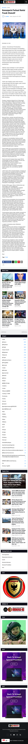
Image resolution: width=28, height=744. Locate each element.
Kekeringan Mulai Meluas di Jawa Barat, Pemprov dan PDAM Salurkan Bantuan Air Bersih (18, 511)
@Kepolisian (14, 344)
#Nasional (14, 355)
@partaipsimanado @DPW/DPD (14, 406)
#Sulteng (14, 437)
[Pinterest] (19, 262)
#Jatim (14, 388)
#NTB (14, 424)
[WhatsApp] (16, 262)
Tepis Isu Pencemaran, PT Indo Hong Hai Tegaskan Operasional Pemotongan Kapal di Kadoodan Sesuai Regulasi (18, 521)
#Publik (14, 432)
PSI (14, 463)
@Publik (14, 347)
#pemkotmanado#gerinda (14, 445)
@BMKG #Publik (14, 383)
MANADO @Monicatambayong (14, 460)
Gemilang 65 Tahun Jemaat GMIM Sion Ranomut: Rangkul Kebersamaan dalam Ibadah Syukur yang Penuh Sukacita (19, 531)
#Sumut (14, 401)
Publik (8, 7)
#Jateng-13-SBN (14, 393)
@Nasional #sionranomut (14, 452)
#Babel (14, 380)
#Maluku (14, 421)
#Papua (14, 429)
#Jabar (14, 367)
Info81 (3, 559)
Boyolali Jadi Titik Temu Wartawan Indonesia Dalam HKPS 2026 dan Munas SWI (7, 285)
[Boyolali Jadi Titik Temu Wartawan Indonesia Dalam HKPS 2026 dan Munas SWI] (7, 277)
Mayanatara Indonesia (7, 557)
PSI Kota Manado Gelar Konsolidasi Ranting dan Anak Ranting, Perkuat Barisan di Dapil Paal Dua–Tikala (19, 502)
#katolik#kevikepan (14, 442)
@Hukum (14, 342)
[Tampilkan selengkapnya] (3, 265)
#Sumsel (14, 439)
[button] (1, 2)
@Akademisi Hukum (14, 360)
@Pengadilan (14, 362)
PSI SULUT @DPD (14, 466)
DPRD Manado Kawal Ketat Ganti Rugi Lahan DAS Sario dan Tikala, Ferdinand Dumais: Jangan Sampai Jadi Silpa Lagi (18, 541)
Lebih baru (3, 332)
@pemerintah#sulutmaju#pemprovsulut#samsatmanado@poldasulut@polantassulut (14, 457)
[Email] (21, 262)
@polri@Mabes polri (14, 409)
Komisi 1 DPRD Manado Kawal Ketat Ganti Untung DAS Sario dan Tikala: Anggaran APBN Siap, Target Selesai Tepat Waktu (14, 482)
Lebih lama (24, 332)
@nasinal (14, 403)
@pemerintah (14, 373)
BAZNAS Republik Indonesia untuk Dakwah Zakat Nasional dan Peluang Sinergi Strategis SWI (7, 303)
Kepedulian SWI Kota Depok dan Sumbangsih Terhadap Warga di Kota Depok (20, 303)
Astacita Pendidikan (6, 564)
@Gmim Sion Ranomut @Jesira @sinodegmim (14, 450)
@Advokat (14, 370)
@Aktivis (14, 378)
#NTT (14, 427)
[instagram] (17, 735)
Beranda (4, 7)
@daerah (14, 375)
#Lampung (14, 396)
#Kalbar (14, 414)
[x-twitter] (11, 735)
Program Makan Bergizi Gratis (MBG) (20, 283)
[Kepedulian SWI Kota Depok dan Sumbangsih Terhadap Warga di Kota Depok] (20, 295)
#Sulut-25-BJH (14, 349)
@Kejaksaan (14, 352)
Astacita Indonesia (6, 562)
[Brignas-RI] (7, 735)
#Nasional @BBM (14, 391)
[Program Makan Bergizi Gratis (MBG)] (20, 277)
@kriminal (14, 365)
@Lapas (14, 357)
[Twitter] (13, 262)
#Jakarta (14, 385)
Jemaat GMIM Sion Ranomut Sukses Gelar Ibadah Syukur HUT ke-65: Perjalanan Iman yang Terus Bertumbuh (18, 493)
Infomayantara (5, 554)
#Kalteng (14, 416)
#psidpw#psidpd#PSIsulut (14, 447)
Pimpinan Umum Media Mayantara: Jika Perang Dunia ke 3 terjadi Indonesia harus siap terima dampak (7, 322)
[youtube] (14, 735)
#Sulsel (14, 434)
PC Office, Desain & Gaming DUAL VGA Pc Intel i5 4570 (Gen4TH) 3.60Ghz (20, 322)
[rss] (20, 735)
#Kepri (14, 419)
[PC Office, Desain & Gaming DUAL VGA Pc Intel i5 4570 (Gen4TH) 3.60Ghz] (20, 314)
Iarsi (3, 567)
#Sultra (14, 398)
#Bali (14, 411)
